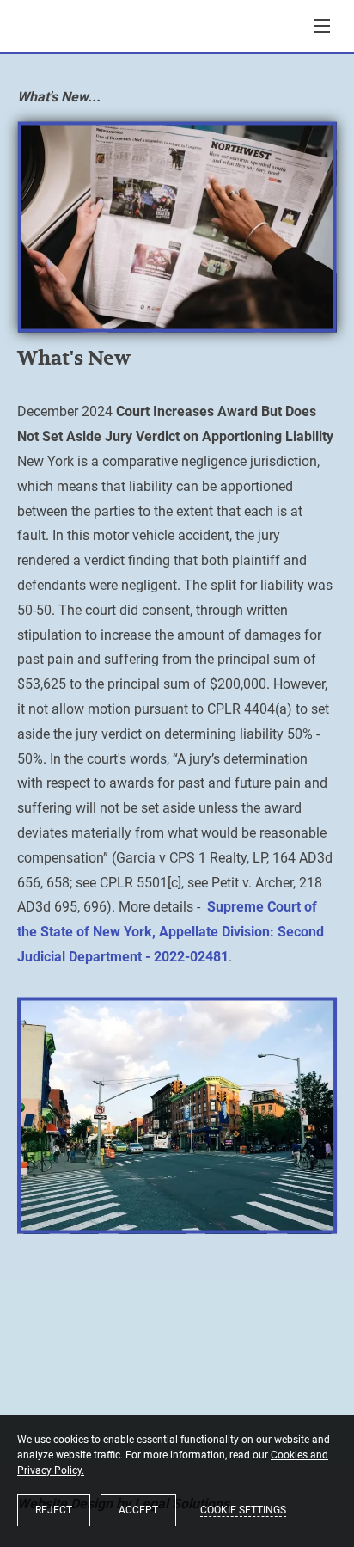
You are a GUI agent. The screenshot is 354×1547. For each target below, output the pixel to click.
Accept (138, 1510)
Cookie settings (243, 1510)
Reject (53, 1510)
